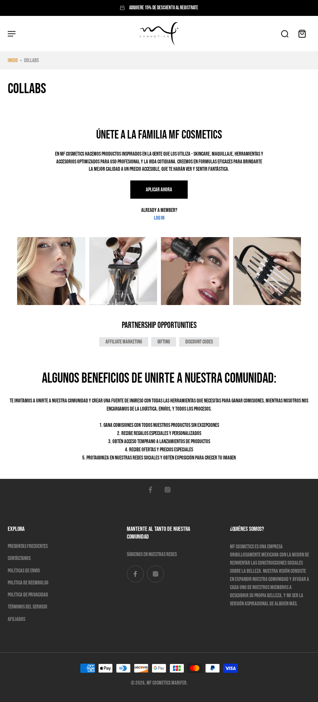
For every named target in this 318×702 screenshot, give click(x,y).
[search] (284, 33)
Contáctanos (19, 558)
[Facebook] (150, 489)
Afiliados (16, 619)
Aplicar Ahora (159, 189)
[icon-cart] (301, 33)
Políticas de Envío (24, 570)
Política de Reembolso (28, 582)
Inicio (13, 60)
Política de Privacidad (28, 594)
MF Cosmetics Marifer (167, 682)
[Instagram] (167, 489)
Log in (159, 218)
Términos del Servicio (27, 606)
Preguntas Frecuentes (28, 546)
